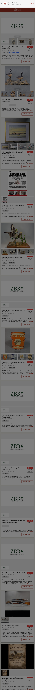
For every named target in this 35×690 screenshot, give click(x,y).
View (32, 3)
